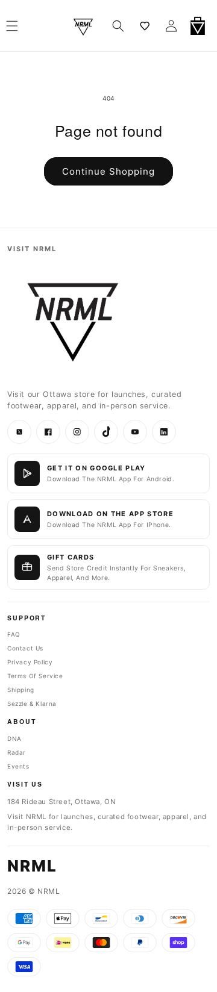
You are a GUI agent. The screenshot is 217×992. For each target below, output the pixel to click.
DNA (14, 738)
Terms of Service (35, 675)
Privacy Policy (29, 662)
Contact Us (25, 648)
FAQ (13, 634)
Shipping (20, 689)
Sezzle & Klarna (32, 703)
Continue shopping (108, 171)
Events (18, 766)
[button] (118, 26)
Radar (16, 752)
